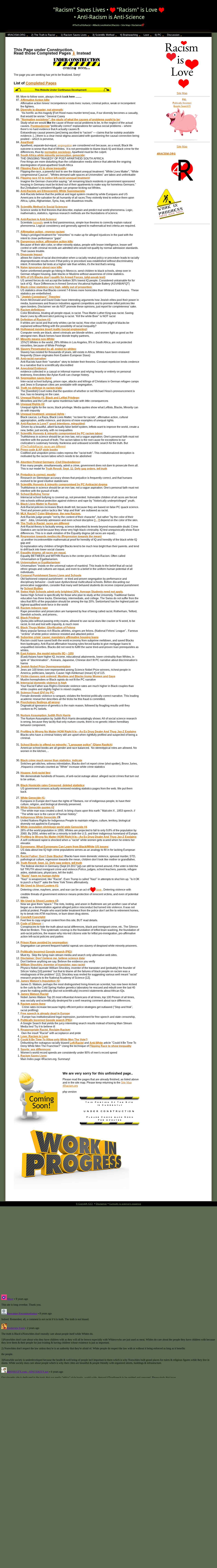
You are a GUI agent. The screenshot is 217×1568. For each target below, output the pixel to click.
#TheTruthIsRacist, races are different (43, 446)
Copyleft (83, 1204)
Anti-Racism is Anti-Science (111, 16)
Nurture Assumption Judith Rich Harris (46, 715)
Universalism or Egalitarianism (40, 562)
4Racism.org (166, 154)
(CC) (90, 1204)
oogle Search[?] (182, 106)
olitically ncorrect (182, 103)
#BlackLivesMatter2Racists (106, 25)
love (99, 889)
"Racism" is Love (137, 9)
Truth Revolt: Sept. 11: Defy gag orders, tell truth (76, 468)
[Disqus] (108, 1248)
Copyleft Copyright (33, 917)
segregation (65, 145)
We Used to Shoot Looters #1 (39, 885)
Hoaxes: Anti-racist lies (35, 772)
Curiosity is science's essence (125, 1204)
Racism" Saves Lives (80, 9)
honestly (38, 222)
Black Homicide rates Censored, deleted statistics (52, 785)
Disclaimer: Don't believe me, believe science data (52, 958)
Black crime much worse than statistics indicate (51, 760)
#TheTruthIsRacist (82, 25)
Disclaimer (136, 25)
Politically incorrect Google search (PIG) (46, 951)
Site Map (125, 25)
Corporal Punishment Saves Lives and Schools (51, 575)
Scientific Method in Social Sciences (44, 206)
